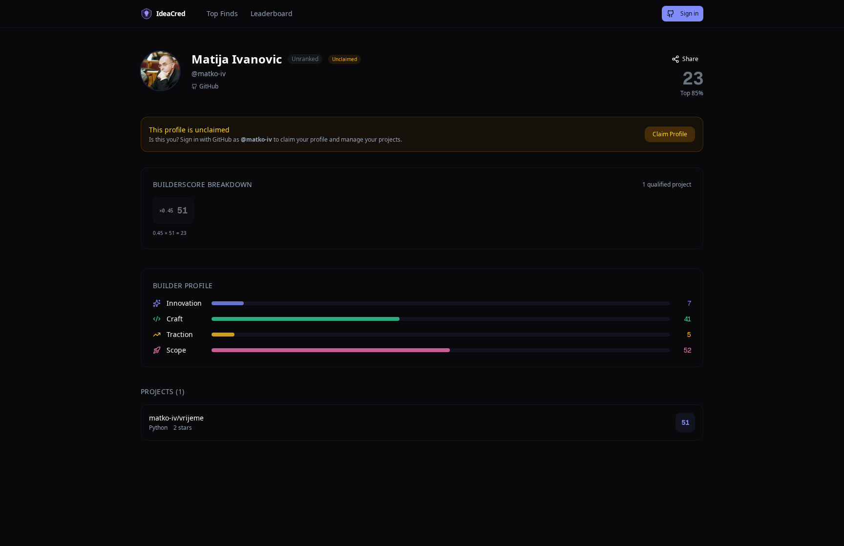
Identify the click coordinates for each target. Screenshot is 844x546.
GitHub (208, 86)
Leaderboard (272, 13)
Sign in (689, 13)
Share (690, 59)
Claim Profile (670, 134)
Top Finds (222, 13)
